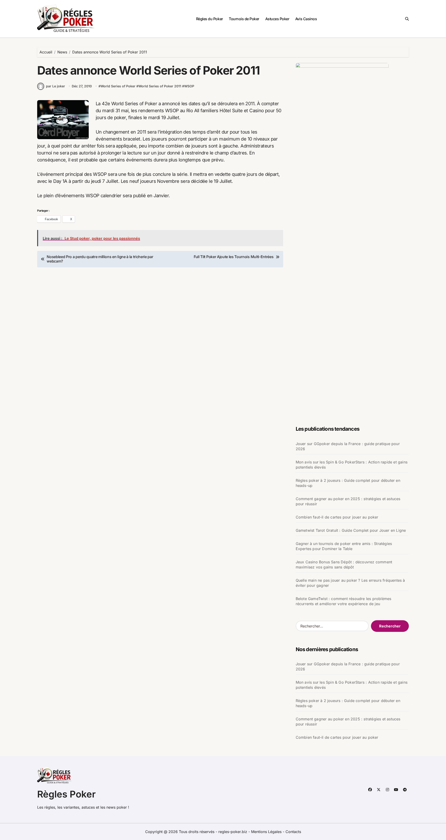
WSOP (189, 86)
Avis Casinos (306, 18)
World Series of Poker (118, 86)
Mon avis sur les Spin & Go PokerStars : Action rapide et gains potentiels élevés (351, 464)
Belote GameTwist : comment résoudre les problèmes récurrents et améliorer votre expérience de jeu (343, 601)
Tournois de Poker (244, 18)
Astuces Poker (277, 18)
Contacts (293, 831)
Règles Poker (66, 794)
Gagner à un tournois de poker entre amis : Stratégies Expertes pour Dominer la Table (344, 546)
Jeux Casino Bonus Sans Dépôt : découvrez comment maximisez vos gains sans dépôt (344, 564)
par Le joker (55, 86)
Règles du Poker (209, 18)
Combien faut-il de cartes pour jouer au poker (337, 517)
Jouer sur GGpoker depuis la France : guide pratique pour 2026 (348, 446)
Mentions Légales (267, 831)
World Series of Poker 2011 (159, 86)
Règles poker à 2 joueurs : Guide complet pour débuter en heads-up (348, 483)
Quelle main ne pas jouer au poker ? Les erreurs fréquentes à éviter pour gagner (350, 583)
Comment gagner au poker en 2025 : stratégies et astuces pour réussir (348, 501)
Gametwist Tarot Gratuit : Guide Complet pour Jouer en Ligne (351, 530)
